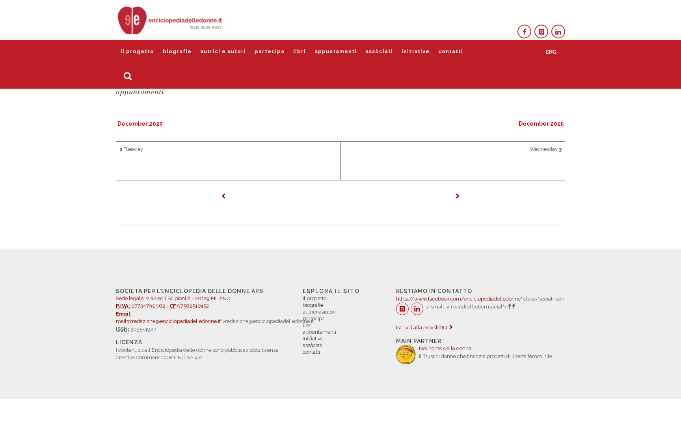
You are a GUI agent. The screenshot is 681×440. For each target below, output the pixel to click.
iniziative (416, 51)
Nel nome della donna (445, 348)
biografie (177, 51)
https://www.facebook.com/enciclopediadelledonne (458, 299)
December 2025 (139, 124)
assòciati (379, 51)
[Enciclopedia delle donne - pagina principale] (170, 19)
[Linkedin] (558, 32)
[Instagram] (541, 32)
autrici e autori (223, 51)
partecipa (270, 51)
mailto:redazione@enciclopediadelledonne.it (168, 321)
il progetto (137, 51)
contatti (450, 51)
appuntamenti (335, 51)
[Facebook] (524, 32)
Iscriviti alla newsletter (422, 327)
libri (299, 51)
